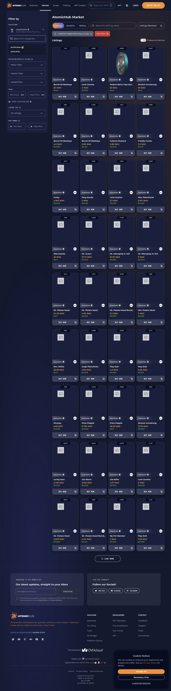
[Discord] (19, 639)
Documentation (120, 625)
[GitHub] (42, 639)
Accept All (141, 671)
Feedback (142, 620)
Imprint (71, 671)
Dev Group (118, 630)
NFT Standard (119, 620)
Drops (56, 5)
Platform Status (94, 640)
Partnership (143, 635)
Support (142, 625)
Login (135, 5)
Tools (89, 630)
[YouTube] (36, 639)
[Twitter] (13, 639)
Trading (66, 5)
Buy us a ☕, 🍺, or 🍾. (96, 662)
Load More (109, 558)
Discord (117, 591)
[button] (32, 59)
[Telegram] (25, 639)
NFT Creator (80, 5)
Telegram (133, 591)
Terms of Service (56, 600)
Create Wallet (153, 5)
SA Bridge (92, 635)
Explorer (34, 5)
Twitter (101, 591)
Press (140, 630)
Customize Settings (141, 683)
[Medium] (31, 639)
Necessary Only (141, 677)
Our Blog (91, 625)
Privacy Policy (42, 600)
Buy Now (62, 96)
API (114, 635)
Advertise (91, 620)
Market (45, 5)
